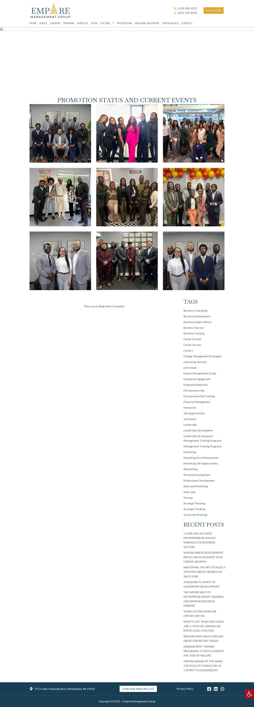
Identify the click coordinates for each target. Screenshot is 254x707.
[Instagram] (222, 689)
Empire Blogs (170, 23)
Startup (188, 497)
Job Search (190, 418)
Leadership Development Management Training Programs (203, 438)
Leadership (190, 424)
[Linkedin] (216, 689)
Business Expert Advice (197, 322)
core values (190, 367)
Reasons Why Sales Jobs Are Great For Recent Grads (204, 638)
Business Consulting (196, 310)
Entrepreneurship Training (199, 396)
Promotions (124, 23)
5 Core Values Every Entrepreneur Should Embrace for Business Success (200, 540)
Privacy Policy (185, 688)
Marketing (190, 452)
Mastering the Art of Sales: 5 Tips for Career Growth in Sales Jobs (205, 572)
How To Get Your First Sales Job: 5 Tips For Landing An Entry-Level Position (204, 626)
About (43, 23)
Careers (55, 23)
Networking (190, 469)
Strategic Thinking (194, 509)
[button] (249, 693)
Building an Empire (147, 23)
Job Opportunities (194, 413)
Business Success (194, 327)
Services (82, 23)
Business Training (194, 333)
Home (33, 23)
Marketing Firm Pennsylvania (201, 457)
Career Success (193, 344)
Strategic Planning (194, 503)
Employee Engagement (197, 379)
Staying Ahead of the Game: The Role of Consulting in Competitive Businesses (203, 666)
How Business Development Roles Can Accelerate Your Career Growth (203, 557)
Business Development (197, 316)
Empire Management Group (200, 373)
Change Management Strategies (203, 356)
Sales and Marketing (196, 486)
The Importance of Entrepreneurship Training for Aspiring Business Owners (204, 599)
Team (94, 23)
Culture (105, 23)
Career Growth (192, 339)
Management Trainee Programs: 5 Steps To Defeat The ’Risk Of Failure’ (204, 651)
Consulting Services (195, 361)
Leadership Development (198, 430)
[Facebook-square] (209, 689)
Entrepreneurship (194, 390)
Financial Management (197, 401)
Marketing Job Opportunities (201, 463)
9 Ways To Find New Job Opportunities (200, 613)
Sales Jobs (190, 491)
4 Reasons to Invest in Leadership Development (202, 584)
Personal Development (197, 474)
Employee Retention (196, 384)
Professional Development (199, 480)
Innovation (190, 407)
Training (68, 23)
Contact (186, 23)
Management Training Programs (203, 446)
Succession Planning (195, 514)
